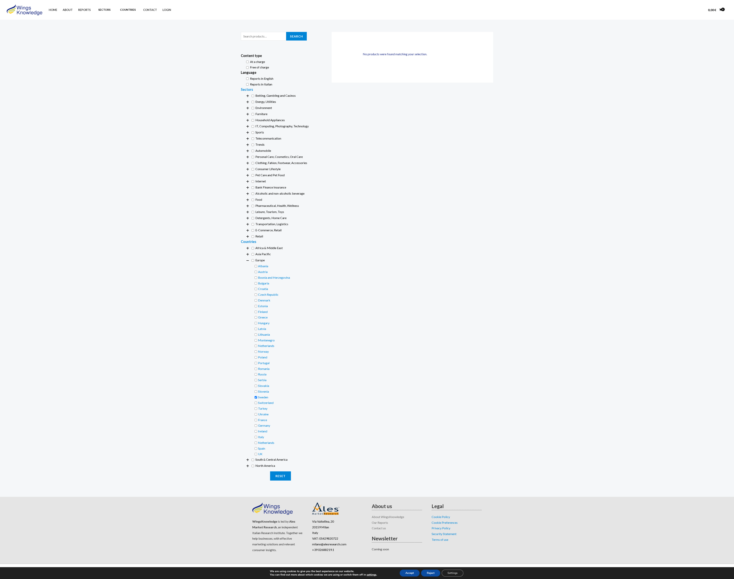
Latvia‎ (262, 329)
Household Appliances (270, 120)
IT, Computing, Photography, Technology (282, 126)
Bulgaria (263, 283)
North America (265, 465)
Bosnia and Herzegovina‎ (274, 277)
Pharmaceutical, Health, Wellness (277, 205)
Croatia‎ (263, 289)
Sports (259, 132)
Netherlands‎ (266, 346)
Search (296, 36)
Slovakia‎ (263, 385)
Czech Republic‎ (268, 294)
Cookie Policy (441, 517)
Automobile (263, 150)
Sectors (247, 89)
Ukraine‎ (263, 414)
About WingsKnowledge (388, 517)
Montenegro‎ (266, 340)
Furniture (261, 114)
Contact (150, 9)
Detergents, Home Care (271, 218)
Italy (261, 437)
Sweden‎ (263, 397)
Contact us (379, 528)
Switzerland (266, 402)
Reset (280, 476)
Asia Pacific (263, 254)
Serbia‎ (262, 380)
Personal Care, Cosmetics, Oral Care (279, 156)
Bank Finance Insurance (270, 187)
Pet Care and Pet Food (270, 175)
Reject (430, 573)
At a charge (257, 61)
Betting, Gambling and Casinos (275, 95)
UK (260, 454)
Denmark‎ (264, 300)
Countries (248, 242)
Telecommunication (268, 138)
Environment (263, 108)
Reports (84, 9)
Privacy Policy (441, 528)
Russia (262, 374)
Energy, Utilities (265, 101)
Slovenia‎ (263, 391)
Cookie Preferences (445, 522)
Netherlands (266, 442)
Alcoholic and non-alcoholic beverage (279, 193)
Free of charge (259, 67)
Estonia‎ (263, 306)
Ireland (262, 431)
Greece (263, 317)
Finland (263, 311)
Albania (263, 266)
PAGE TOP (715, 558)
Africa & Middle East (269, 248)
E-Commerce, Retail (268, 230)
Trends (260, 144)
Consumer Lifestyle (268, 169)
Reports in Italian (261, 84)
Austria (263, 272)
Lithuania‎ (264, 334)
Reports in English (261, 78)
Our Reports (380, 522)
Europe (260, 260)
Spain (261, 448)
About (68, 9)
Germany (264, 425)
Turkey (262, 408)
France (262, 420)
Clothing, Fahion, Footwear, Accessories (281, 163)
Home (53, 9)
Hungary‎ (264, 323)
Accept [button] (409, 573)
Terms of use (440, 539)
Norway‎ (263, 351)
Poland (262, 357)
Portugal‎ (264, 363)
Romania (264, 368)
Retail (259, 236)
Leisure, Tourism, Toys (269, 212)
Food (258, 199)
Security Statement (444, 534)
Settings (452, 573)
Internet (260, 181)
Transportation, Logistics (271, 224)
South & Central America (271, 459)
